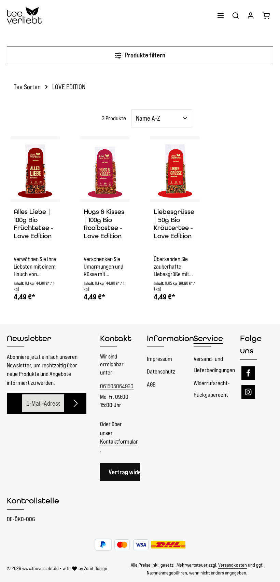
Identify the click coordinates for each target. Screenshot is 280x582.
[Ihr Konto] (250, 15)
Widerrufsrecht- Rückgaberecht (212, 389)
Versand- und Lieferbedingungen (214, 364)
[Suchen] (235, 15)
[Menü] (220, 15)
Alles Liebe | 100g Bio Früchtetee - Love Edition (33, 224)
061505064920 (116, 386)
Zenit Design (95, 568)
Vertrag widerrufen (133, 472)
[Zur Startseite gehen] (24, 15)
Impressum (159, 358)
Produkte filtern (144, 55)
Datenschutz (161, 371)
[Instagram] (248, 392)
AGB (151, 384)
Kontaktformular (119, 441)
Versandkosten (232, 565)
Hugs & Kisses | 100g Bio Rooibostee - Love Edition (104, 224)
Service (208, 338)
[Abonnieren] (76, 403)
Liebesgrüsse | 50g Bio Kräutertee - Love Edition (174, 224)
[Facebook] (248, 373)
